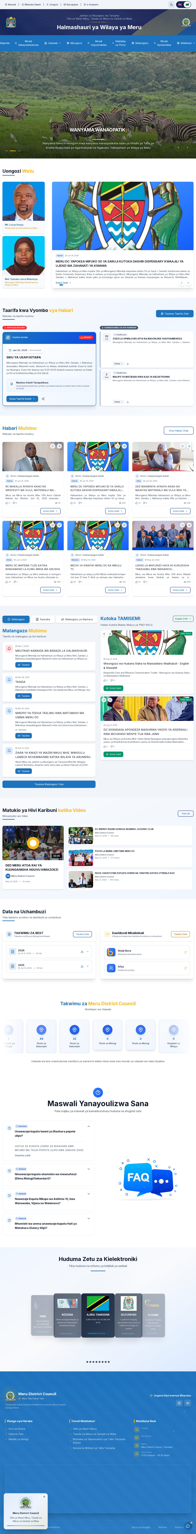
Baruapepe (72, 4)
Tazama (25, 664)
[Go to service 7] (106, 1362)
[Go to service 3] (93, 1362)
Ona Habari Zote (178, 430)
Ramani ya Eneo (183, 1527)
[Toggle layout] (44, 1496)
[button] (48, 1141)
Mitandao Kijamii (33, 4)
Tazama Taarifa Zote (177, 313)
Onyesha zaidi (22, 1155)
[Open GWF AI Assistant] (188, 1526)
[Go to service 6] (103, 1362)
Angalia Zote (181, 618)
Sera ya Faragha (141, 1527)
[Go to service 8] (109, 1362)
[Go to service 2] (90, 1362)
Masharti (162, 1527)
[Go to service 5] (99, 1362)
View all (186, 813)
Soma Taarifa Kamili (20, 398)
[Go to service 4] (96, 1362)
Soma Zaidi (62, 282)
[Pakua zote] (82, 951)
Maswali (12, 4)
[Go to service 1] (87, 1362)
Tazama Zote (82, 934)
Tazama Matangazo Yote (49, 784)
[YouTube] (187, 1403)
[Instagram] (179, 1403)
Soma (117, 364)
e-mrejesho (92, 4)
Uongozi (53, 4)
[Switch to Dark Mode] (171, 4)
